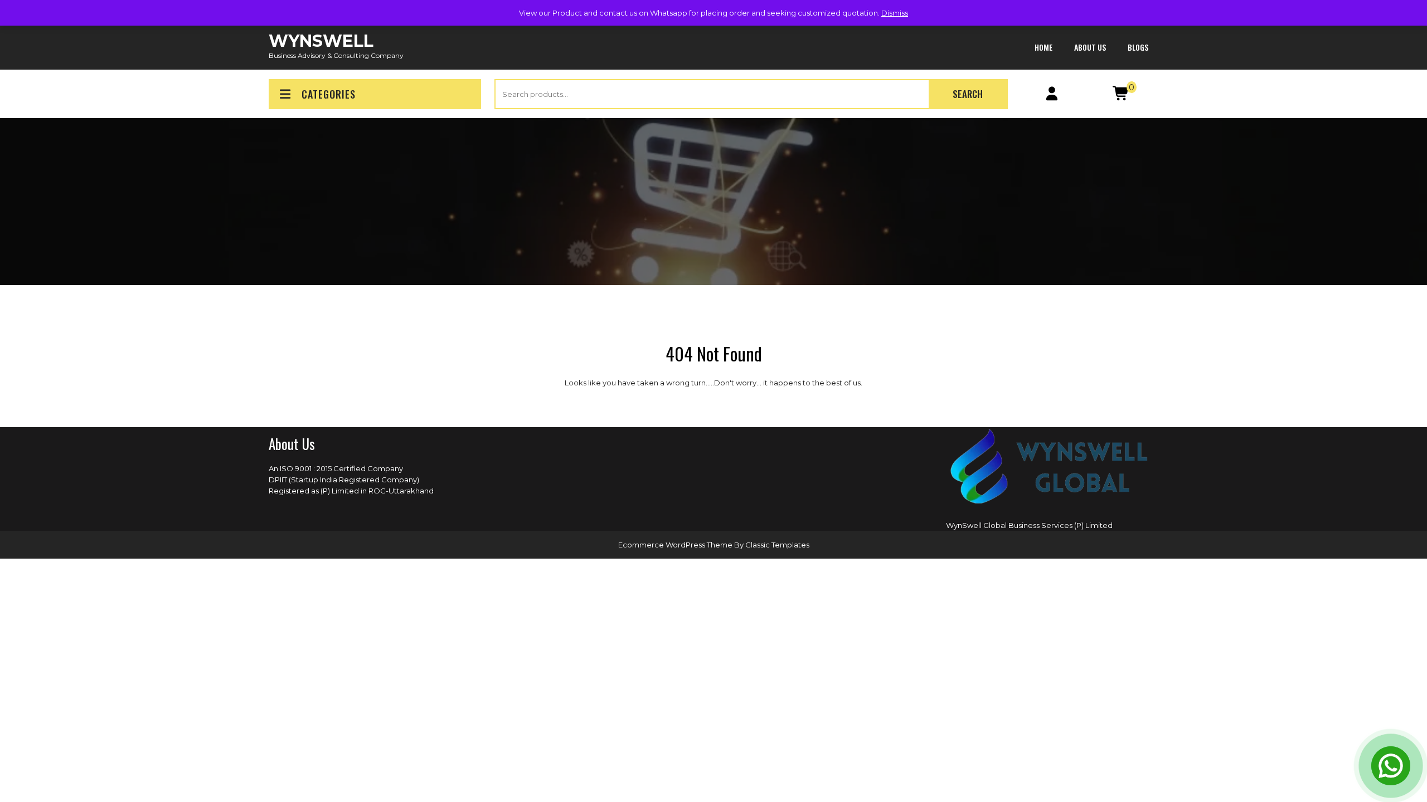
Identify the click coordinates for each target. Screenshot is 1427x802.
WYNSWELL (321, 41)
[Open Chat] (1390, 765)
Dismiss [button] (894, 12)
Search (968, 94)
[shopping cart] (1121, 95)
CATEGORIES (329, 94)
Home (1043, 47)
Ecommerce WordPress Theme (676, 544)
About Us (1090, 47)
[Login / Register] (1052, 95)
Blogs (1138, 47)
